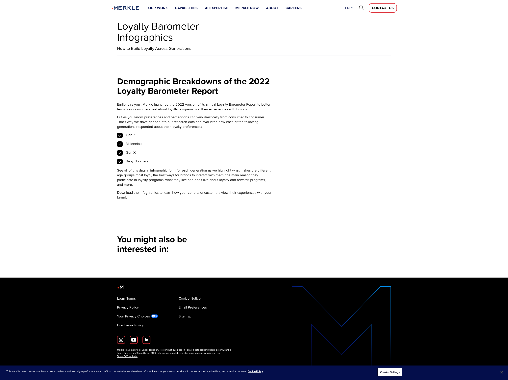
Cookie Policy (255, 371)
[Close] (501, 372)
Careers (294, 8)
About (272, 8)
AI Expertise (216, 8)
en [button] (347, 8)
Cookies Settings (390, 372)
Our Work (158, 8)
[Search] (361, 8)
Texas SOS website (127, 356)
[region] (254, 373)
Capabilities (186, 8)
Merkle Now (247, 8)
